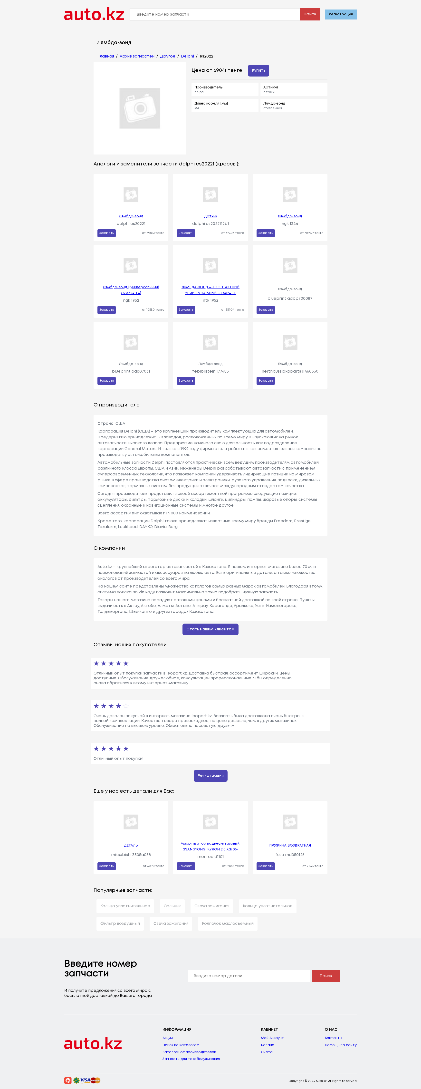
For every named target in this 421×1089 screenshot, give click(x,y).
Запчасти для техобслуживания (191, 1059)
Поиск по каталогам (181, 1045)
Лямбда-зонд (131, 216)
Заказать (106, 233)
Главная (106, 56)
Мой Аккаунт (272, 1038)
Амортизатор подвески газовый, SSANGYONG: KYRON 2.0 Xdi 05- (210, 846)
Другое (167, 56)
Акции (168, 1038)
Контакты (333, 1038)
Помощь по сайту (341, 1045)
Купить (258, 70)
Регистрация (341, 14)
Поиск (310, 14)
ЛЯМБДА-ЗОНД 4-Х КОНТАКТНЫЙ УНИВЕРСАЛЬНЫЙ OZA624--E (210, 290)
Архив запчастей (137, 56)
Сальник (172, 906)
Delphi (187, 56)
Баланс (267, 1045)
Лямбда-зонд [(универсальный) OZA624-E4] (131, 290)
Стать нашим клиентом (210, 629)
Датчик (210, 216)
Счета (267, 1052)
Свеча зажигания (211, 906)
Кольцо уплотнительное (125, 906)
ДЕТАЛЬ (131, 845)
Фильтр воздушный (120, 923)
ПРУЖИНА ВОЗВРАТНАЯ (290, 845)
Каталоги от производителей (189, 1052)
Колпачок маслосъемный (228, 923)
